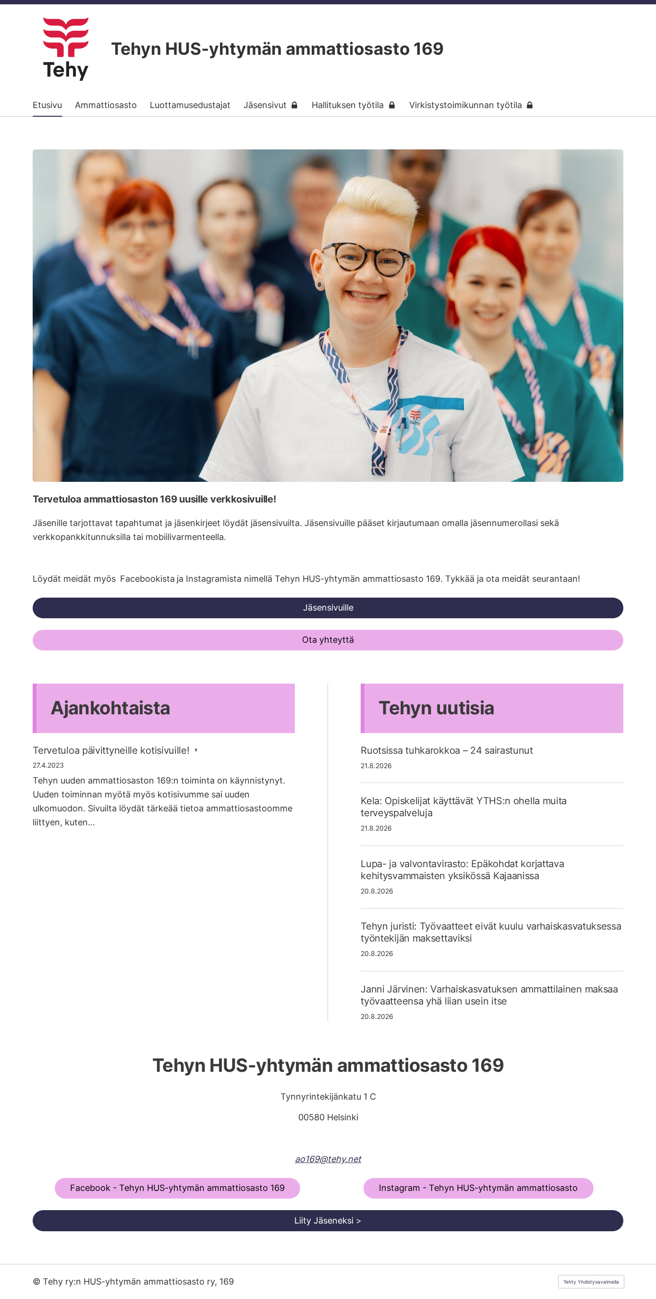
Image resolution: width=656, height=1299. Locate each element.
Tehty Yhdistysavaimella (591, 1282)
